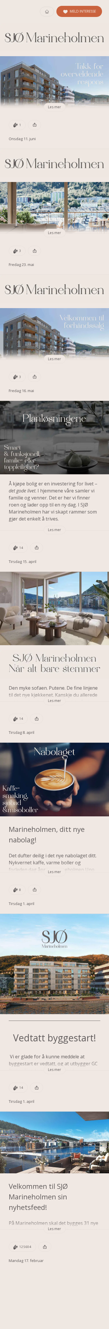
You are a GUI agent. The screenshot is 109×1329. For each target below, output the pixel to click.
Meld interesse (83, 11)
